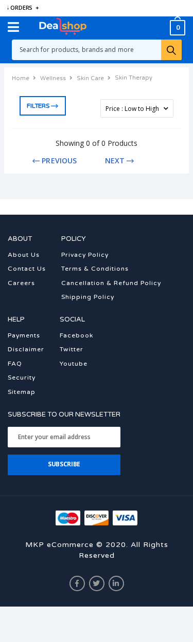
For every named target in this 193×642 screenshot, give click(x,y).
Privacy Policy (85, 254)
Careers (21, 283)
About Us (24, 254)
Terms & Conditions (95, 268)
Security (22, 377)
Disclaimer (26, 349)
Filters (38, 105)
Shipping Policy (87, 296)
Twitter (71, 349)
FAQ (15, 363)
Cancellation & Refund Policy (111, 283)
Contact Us (27, 268)
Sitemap (22, 391)
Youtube (73, 363)
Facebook (76, 335)
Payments (24, 335)
